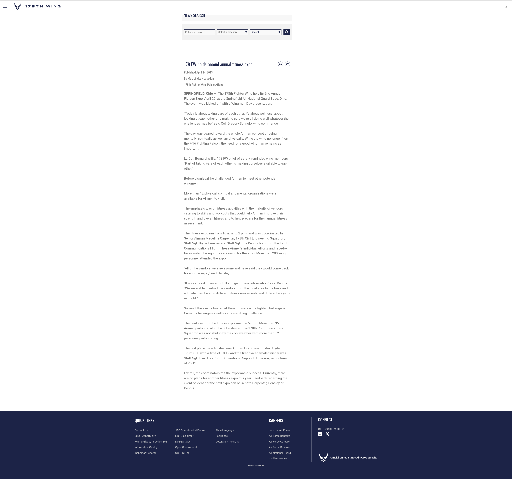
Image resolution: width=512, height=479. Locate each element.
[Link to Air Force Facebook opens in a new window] (320, 434)
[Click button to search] (286, 32)
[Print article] (280, 64)
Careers (276, 420)
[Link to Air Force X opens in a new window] (327, 434)
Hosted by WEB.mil (256, 465)
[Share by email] (287, 64)
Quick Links (145, 420)
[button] (4, 6)
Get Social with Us (331, 429)
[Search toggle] (506, 6)
